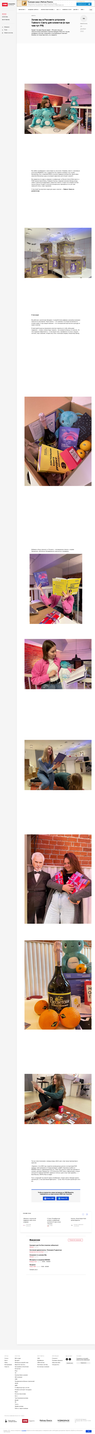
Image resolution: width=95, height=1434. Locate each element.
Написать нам (70, 1363)
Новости (7, 1366)
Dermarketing (34, 174)
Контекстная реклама (20, 1394)
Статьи (6, 1358)
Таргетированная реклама (21, 1398)
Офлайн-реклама (19, 1406)
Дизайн (16, 1400)
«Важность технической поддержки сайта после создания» (29, 1220)
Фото (16, 1396)
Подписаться (83, 1362)
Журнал (4, 13)
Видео (16, 1391)
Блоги (6, 1360)
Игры (16, 1370)
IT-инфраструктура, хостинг (22, 1387)
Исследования (8, 1364)
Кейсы (6, 1362)
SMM (16, 1385)
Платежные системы (42, 1364)
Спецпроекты (55, 1364)
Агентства (5, 16)
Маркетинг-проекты (20, 1364)
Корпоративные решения (21, 1375)
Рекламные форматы (57, 1360)
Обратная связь (56, 1362)
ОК (88, 1431)
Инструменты (6, 19)
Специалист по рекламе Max (38, 1255)
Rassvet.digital (83, 23)
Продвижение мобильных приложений (24, 1381)
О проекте (54, 1358)
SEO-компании (18, 1377)
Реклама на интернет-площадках (23, 1389)
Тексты (17, 1404)
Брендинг (17, 1360)
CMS (38, 1358)
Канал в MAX (50, 1198)
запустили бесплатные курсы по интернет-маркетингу (46, 176)
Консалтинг (18, 1368)
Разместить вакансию (75, 1240)
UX (15, 1373)
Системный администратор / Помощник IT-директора (46, 1250)
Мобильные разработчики (21, 1362)
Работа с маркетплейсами (21, 1408)
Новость (33, 15)
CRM (16, 1379)
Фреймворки (40, 1360)
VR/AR (16, 1383)
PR (15, 1402)
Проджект (33, 1264)
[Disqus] (55, 1308)
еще (91, 9)
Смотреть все (33, 1269)
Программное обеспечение (22, 1366)
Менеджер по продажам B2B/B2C (40, 1259)
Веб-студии (18, 1358)
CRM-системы (41, 1362)
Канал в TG (64, 1198)
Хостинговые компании (43, 1366)
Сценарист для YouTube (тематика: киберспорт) (44, 1245)
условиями (24, 1430)
